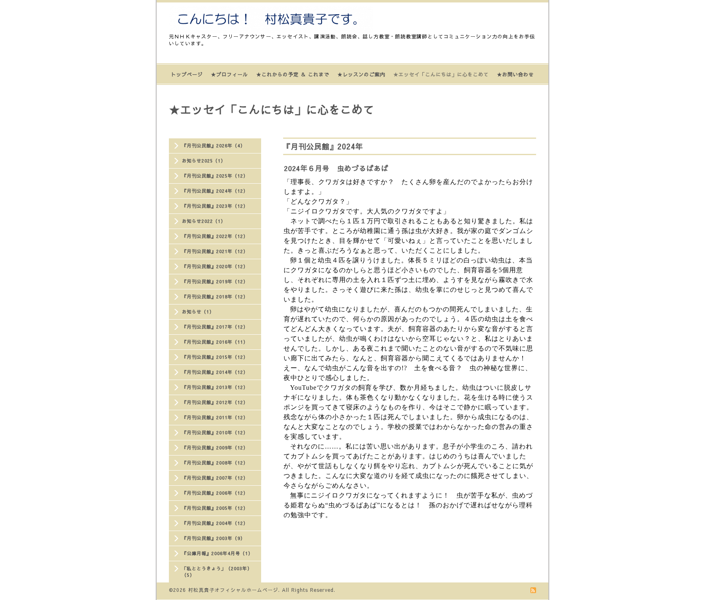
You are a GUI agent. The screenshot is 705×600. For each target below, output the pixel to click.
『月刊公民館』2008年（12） (215, 463)
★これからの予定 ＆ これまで (292, 74)
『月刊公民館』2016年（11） (215, 342)
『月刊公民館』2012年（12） (215, 402)
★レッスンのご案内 (361, 74)
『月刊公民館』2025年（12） (215, 176)
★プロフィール (229, 74)
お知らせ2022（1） (204, 221)
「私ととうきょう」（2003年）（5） (217, 571)
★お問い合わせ (515, 74)
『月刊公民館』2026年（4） (213, 145)
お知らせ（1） (198, 312)
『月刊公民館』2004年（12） (215, 523)
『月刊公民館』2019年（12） (215, 281)
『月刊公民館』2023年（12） (215, 206)
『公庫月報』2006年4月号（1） (217, 553)
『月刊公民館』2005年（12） (215, 508)
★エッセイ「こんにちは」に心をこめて (441, 74)
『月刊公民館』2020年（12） (215, 266)
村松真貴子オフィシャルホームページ (233, 590)
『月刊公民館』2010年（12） (215, 432)
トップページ (187, 74)
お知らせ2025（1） (204, 161)
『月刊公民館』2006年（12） (215, 493)
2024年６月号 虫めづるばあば (336, 168)
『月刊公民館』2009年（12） (215, 447)
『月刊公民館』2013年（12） (215, 387)
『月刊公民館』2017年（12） (215, 327)
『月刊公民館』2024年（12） (215, 191)
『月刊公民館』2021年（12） (215, 251)
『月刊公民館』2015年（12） (215, 357)
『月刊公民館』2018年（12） (215, 296)
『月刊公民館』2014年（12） (215, 372)
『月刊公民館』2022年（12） (215, 236)
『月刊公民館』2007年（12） (215, 478)
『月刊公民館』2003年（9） (213, 538)
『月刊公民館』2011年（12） (215, 417)
